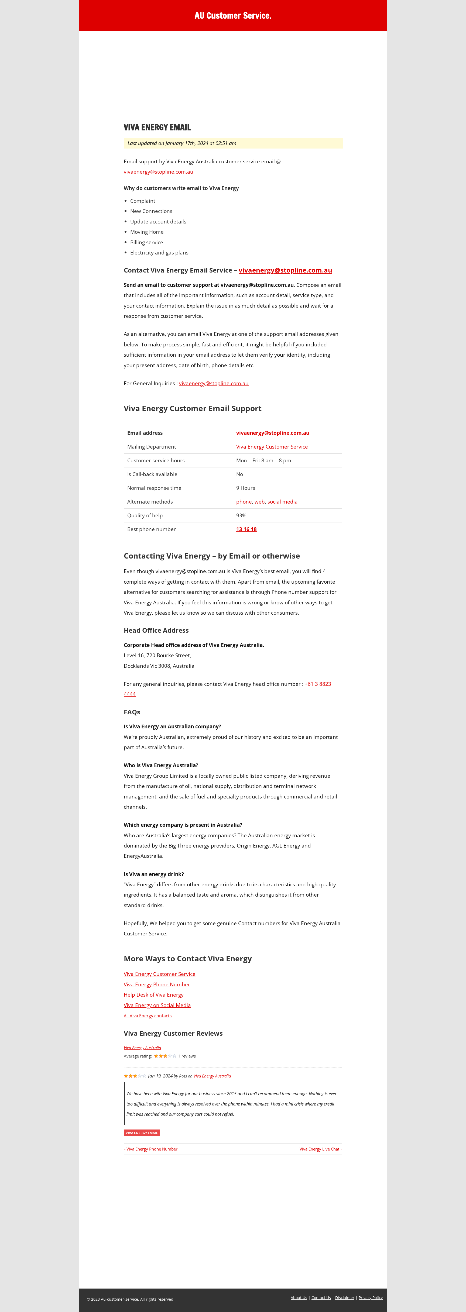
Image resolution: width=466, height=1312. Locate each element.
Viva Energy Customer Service (272, 446)
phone (244, 501)
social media (283, 501)
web (260, 501)
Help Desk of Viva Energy (154, 994)
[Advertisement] (233, 78)
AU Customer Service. (233, 15)
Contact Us (321, 1297)
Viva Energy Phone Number (157, 984)
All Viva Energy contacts (148, 1016)
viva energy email (142, 1133)
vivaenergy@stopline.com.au (158, 171)
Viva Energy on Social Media (157, 1005)
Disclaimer (344, 1297)
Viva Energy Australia (142, 1048)
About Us (299, 1297)
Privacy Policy (371, 1297)
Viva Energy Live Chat (319, 1149)
